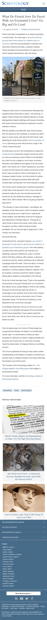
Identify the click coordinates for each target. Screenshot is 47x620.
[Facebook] (32, 598)
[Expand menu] (23, 522)
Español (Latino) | (10, 557)
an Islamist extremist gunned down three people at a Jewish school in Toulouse (22, 40)
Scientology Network (10, 379)
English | (8, 552)
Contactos (22, 608)
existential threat (8, 154)
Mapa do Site (30, 608)
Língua (4, 543)
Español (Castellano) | (12, 554)
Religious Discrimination (30, 29)
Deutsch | (8, 559)
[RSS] (16, 598)
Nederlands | (8, 576)
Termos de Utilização (32, 606)
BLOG (23, 9)
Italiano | (7, 569)
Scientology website (33, 376)
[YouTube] (22, 598)
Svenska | (8, 586)
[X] (27, 598)
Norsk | (8, 578)
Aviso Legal (13, 608)
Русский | (8, 583)
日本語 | (8, 571)
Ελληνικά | (8, 564)
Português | (10, 581)
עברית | (7, 566)
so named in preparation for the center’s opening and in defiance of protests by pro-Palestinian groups (23, 244)
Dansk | (7, 549)
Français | (8, 561)
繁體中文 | (8, 547)
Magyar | (9, 574)
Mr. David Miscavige (20, 368)
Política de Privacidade (18, 606)
